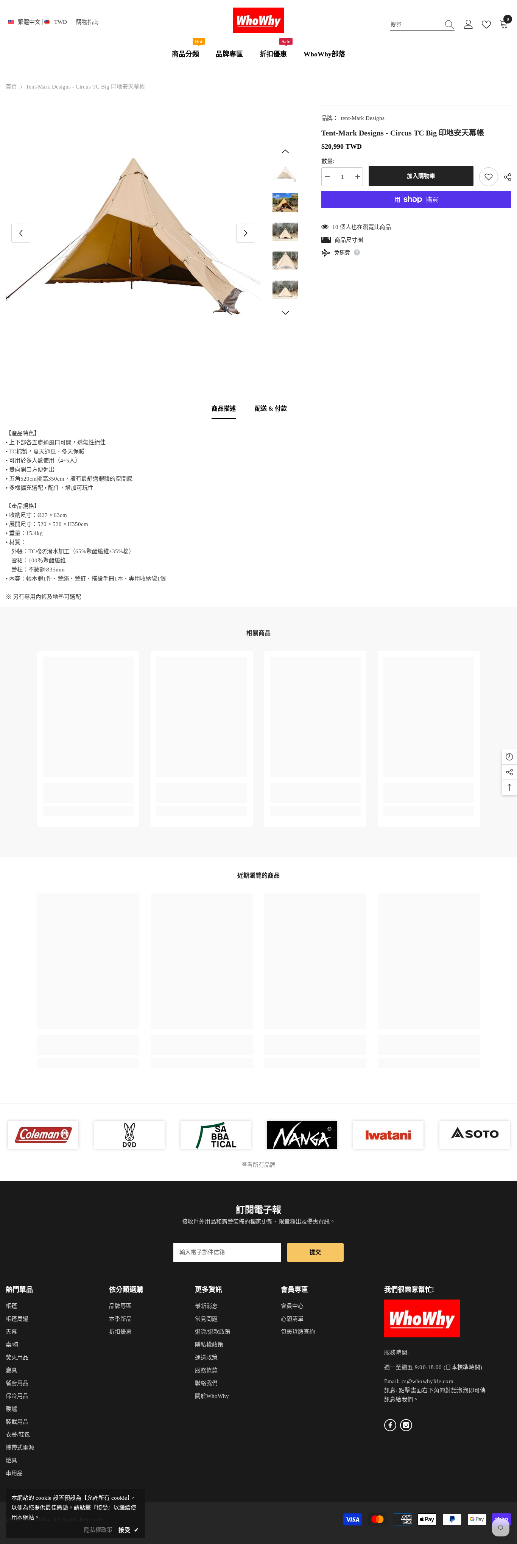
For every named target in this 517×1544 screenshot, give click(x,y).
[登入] (468, 24)
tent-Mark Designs (363, 118)
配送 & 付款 (271, 408)
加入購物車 (421, 176)
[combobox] (415, 25)
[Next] (245, 233)
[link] (88, 797)
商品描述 (224, 408)
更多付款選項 (416, 212)
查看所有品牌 (258, 1165)
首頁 (11, 87)
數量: (327, 161)
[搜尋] (422, 25)
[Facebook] (390, 1425)
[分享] (504, 177)
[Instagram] (406, 1425)
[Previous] (20, 233)
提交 (315, 1252)
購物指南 (87, 22)
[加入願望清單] (488, 176)
